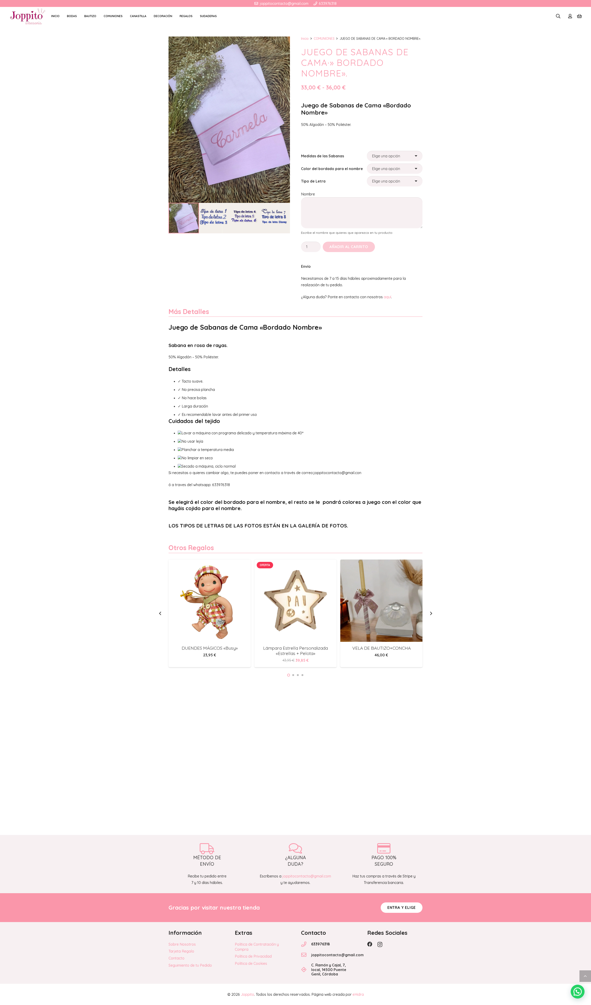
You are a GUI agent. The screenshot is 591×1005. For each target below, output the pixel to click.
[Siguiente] (430, 613)
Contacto (176, 958)
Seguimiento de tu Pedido (190, 965)
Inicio (305, 39)
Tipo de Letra (313, 181)
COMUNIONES (324, 39)
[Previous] (160, 613)
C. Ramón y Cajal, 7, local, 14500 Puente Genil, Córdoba (328, 969)
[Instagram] (379, 944)
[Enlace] (570, 16)
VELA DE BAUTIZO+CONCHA (295, 648)
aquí (387, 297)
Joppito (247, 994)
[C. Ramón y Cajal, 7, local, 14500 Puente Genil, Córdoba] (306, 969)
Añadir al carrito (348, 246)
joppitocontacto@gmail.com (337, 955)
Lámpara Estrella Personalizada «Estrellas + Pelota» (209, 650)
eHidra (358, 994)
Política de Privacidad (253, 956)
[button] (558, 16)
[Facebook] (369, 944)
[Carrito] (579, 16)
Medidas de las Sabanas (322, 156)
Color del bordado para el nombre (332, 168)
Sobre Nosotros (182, 944)
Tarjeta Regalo (181, 951)
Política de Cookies (251, 963)
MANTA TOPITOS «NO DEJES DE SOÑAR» (381, 650)
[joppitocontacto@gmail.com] (306, 954)
